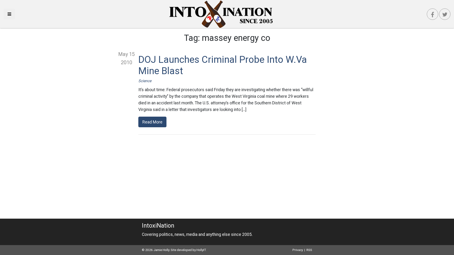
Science (144, 81)
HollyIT (201, 250)
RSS (309, 250)
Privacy (297, 250)
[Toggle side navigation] (9, 14)
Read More (152, 121)
